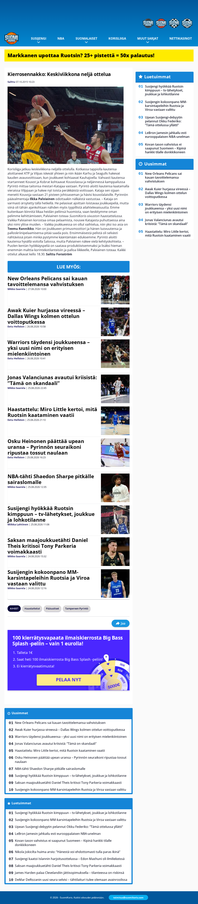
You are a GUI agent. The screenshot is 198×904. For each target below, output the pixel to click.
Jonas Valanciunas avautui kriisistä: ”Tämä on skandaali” (52, 380)
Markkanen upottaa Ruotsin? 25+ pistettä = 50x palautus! (81, 55)
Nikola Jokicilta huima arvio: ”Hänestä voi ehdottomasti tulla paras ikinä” (67, 852)
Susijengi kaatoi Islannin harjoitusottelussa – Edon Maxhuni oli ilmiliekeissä (70, 859)
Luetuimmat (21, 803)
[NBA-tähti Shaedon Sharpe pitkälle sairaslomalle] (115, 488)
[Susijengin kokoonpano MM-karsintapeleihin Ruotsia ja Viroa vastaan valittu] (115, 583)
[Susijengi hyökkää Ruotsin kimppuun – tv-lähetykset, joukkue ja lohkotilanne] (115, 519)
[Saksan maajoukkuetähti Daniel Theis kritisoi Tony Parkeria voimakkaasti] (115, 551)
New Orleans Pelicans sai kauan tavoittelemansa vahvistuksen (47, 281)
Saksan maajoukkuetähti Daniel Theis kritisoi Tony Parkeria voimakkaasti (48, 546)
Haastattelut (32, 608)
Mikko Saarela (16, 289)
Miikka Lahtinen (18, 524)
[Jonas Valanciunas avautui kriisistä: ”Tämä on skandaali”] (115, 389)
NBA (60, 38)
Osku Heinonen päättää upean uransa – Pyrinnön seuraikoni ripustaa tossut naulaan (46, 447)
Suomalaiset (86, 38)
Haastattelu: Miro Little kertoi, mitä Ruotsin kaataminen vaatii (52, 412)
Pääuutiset (52, 608)
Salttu (11, 81)
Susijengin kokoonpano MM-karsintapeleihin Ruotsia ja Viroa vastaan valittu (49, 577)
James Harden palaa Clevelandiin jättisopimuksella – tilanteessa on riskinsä (69, 873)
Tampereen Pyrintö (76, 608)
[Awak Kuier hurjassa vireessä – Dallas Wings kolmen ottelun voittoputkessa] (115, 322)
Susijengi (38, 38)
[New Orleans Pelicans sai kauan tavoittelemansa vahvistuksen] (115, 290)
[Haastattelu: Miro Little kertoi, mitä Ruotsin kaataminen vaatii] (115, 420)
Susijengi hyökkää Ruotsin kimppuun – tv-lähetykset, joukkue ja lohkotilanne (51, 514)
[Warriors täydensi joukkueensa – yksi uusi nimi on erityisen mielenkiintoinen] (115, 353)
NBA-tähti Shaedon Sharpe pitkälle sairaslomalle (51, 479)
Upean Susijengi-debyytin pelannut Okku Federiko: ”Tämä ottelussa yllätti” (69, 827)
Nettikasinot (180, 38)
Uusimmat (20, 713)
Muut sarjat (147, 38)
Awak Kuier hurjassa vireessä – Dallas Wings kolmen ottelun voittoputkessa (46, 316)
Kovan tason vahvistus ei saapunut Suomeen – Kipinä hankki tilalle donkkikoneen (63, 842)
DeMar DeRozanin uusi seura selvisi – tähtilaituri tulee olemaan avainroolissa (71, 880)
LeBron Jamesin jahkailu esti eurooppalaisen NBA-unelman (58, 834)
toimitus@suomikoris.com (128, 897)
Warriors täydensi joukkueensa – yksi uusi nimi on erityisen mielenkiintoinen (49, 348)
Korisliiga (117, 38)
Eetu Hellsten (16, 326)
